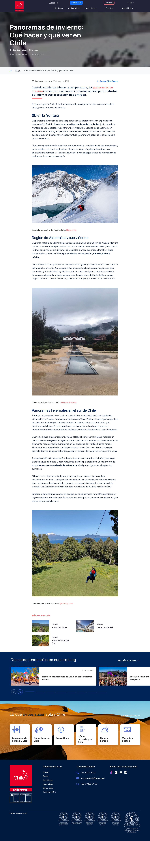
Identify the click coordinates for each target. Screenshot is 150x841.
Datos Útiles (127, 8)
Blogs (17, 70)
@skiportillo (71, 230)
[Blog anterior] (13, 691)
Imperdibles (90, 8)
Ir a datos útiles (129, 715)
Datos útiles (48, 788)
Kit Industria (109, 3)
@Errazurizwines (68, 402)
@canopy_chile (66, 603)
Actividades (73, 8)
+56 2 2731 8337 (88, 772)
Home (45, 772)
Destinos (59, 8)
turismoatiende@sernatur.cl (93, 778)
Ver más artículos (127, 660)
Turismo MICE (76, 3)
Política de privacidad (18, 813)
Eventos (109, 8)
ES (129, 3)
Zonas (46, 776)
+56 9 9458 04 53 (89, 784)
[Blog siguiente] (20, 691)
